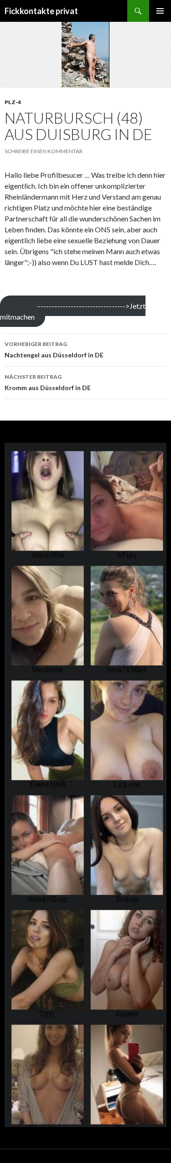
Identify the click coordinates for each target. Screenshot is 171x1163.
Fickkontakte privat (41, 11)
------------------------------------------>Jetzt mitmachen (72, 311)
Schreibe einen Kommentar (44, 151)
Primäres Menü (160, 11)
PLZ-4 (13, 102)
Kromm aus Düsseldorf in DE (48, 382)
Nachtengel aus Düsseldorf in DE (54, 350)
